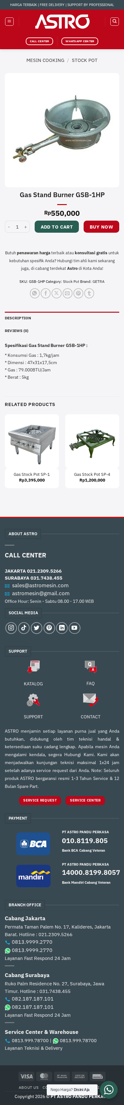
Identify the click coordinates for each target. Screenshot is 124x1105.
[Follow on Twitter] (36, 628)
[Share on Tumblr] (89, 293)
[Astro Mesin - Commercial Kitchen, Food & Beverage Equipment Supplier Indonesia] (62, 21)
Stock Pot (85, 60)
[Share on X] (56, 293)
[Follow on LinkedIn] (61, 628)
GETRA (99, 281)
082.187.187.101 (33, 998)
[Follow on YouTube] (74, 628)
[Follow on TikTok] (24, 628)
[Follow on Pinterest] (49, 628)
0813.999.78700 (30, 1040)
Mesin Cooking (45, 60)
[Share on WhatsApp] (35, 293)
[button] (9, 21)
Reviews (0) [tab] (17, 330)
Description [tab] (18, 318)
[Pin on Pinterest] (78, 293)
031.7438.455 (46, 578)
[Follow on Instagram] (11, 628)
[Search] (114, 21)
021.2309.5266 (44, 571)
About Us (29, 1087)
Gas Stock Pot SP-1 (32, 474)
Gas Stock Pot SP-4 (92, 474)
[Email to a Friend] (67, 293)
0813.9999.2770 (32, 942)
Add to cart (57, 227)
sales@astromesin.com (40, 585)
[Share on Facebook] (46, 293)
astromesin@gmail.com (41, 593)
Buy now (101, 227)
